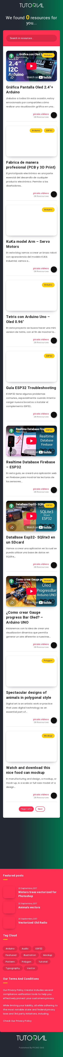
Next (40, 809)
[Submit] (52, 37)
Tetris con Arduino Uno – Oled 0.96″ (28, 319)
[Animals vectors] (9, 907)
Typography (13, 968)
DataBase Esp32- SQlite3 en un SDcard (30, 539)
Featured (11, 955)
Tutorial (43, 961)
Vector (31, 968)
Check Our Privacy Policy (17, 1020)
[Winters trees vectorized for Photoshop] (9, 892)
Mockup (48, 735)
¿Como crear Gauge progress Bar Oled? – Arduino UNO (24, 617)
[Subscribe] (56, 853)
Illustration (30, 955)
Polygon (48, 660)
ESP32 (49, 130)
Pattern (10, 961)
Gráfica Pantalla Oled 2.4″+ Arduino (29, 89)
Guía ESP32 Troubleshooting (31, 388)
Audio (25, 948)
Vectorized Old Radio (32, 922)
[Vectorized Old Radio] (9, 923)
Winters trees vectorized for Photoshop (37, 894)
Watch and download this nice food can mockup (28, 770)
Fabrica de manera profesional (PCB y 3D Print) (31, 164)
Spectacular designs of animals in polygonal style (28, 695)
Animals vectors (29, 907)
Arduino (48, 55)
